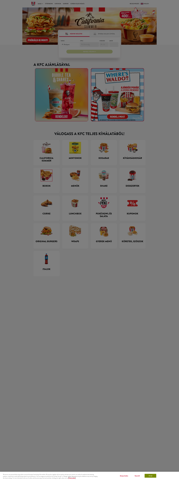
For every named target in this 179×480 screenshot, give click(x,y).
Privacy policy (72, 478)
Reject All (137, 476)
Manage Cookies (124, 476)
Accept (150, 476)
